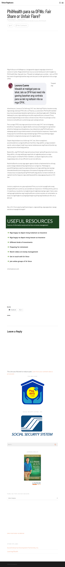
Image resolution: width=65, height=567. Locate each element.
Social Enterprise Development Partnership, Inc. (23, 548)
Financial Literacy (12, 20)
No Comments (22, 25)
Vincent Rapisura (12, 19)
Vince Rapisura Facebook (15, 533)
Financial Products (20, 20)
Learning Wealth (12, 551)
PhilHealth (43, 20)
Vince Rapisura (7, 2)
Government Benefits (29, 20)
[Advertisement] (32, 287)
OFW (40, 20)
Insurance (36, 20)
